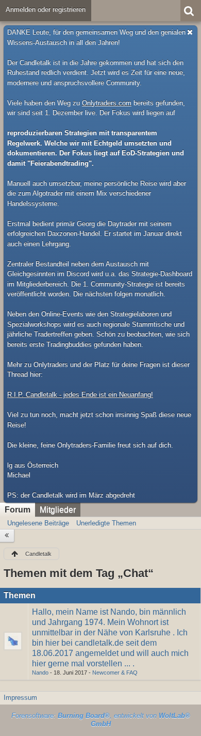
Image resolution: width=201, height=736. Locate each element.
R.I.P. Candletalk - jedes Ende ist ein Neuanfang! (80, 394)
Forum (17, 509)
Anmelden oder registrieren (46, 9)
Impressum (20, 697)
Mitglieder (58, 509)
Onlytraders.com (106, 103)
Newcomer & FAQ (115, 672)
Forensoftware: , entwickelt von (100, 720)
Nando (40, 672)
